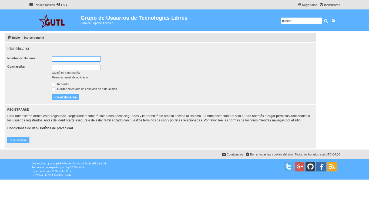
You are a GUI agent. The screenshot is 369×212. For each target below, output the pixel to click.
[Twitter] (289, 166)
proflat (42, 171)
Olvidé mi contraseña (66, 72)
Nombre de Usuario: (21, 58)
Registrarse (18, 140)
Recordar (62, 84)
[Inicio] (54, 20)
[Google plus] (299, 166)
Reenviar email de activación (70, 77)
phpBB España (74, 167)
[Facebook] (321, 166)
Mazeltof (60, 171)
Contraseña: (16, 66)
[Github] (310, 166)
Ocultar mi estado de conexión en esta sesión (86, 89)
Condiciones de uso (22, 128)
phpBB (57, 163)
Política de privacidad (56, 128)
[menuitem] (61, 5)
